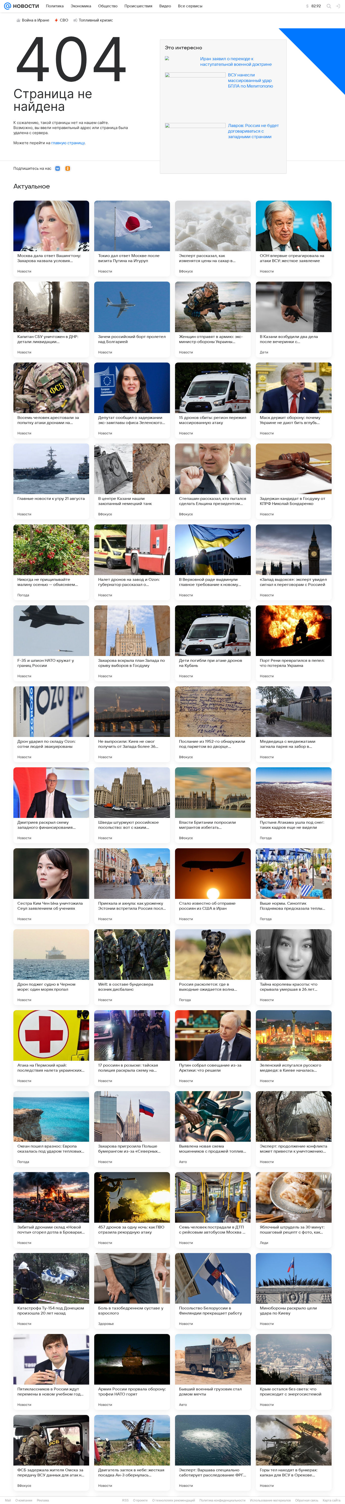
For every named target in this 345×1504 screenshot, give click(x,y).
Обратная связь (306, 1500)
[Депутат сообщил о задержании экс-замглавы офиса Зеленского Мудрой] (132, 400)
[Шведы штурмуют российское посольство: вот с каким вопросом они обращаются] (132, 805)
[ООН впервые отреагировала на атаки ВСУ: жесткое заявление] (294, 239)
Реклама (43, 1500)
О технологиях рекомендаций (173, 1500)
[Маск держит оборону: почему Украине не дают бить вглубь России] (294, 400)
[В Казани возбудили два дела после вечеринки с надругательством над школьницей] (294, 319)
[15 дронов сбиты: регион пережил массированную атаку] (213, 400)
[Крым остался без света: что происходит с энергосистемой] (294, 1372)
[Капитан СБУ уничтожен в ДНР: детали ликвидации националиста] (51, 319)
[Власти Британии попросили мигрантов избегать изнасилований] (213, 805)
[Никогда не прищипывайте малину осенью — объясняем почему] (51, 562)
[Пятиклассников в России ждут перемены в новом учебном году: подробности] (51, 1372)
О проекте (140, 1500)
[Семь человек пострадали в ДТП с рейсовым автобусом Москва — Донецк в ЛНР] (213, 1210)
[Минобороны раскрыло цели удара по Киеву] (294, 1291)
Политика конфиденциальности (222, 1500)
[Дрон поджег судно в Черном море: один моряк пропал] (51, 967)
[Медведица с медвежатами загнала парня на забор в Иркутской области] (294, 724)
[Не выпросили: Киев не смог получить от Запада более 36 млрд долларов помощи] (132, 724)
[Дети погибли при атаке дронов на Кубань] (213, 643)
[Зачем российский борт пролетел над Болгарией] (132, 319)
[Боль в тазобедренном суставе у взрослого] (132, 1291)
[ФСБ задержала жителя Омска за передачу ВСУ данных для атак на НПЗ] (51, 1453)
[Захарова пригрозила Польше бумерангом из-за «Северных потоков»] (132, 1129)
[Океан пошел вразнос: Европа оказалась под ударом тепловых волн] (51, 1129)
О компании (23, 1500)
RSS (125, 1500)
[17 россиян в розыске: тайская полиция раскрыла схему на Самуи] (132, 1048)
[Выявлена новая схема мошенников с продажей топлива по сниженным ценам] (213, 1129)
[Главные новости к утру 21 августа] (51, 481)
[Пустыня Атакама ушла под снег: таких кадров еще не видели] (294, 805)
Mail (8, 1500)
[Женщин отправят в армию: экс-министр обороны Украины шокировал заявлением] (213, 319)
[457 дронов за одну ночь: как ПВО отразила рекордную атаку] (132, 1210)
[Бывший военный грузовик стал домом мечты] (213, 1372)
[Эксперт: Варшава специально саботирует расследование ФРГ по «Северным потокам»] (213, 1453)
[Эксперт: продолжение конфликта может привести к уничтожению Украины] (294, 1129)
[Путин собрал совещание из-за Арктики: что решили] (213, 1048)
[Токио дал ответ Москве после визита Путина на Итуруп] (132, 239)
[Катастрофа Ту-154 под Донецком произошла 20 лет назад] (51, 1291)
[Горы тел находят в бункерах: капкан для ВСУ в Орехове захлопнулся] (294, 1453)
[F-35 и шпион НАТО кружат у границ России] (51, 643)
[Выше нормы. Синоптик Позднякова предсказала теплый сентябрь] (294, 886)
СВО (64, 20)
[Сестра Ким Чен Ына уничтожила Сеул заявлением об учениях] (51, 886)
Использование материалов (270, 1500)
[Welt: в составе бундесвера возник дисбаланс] (132, 967)
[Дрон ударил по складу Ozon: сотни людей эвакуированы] (51, 724)
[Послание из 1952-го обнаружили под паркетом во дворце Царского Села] (213, 724)
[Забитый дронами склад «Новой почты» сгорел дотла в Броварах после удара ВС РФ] (51, 1210)
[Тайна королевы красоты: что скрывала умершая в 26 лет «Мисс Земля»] (294, 967)
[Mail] (7, 6)
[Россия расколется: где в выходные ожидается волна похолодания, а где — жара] (213, 967)
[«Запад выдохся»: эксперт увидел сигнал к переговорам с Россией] (294, 562)
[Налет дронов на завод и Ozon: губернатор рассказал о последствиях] (132, 562)
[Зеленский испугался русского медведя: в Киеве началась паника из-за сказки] (294, 1048)
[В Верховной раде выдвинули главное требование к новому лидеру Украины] (213, 562)
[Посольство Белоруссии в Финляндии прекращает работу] (213, 1291)
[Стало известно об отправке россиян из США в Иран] (213, 886)
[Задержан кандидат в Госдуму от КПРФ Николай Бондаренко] (294, 481)
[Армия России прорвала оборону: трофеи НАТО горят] (132, 1372)
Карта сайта (331, 1500)
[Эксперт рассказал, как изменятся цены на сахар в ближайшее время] (213, 239)
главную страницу (68, 142)
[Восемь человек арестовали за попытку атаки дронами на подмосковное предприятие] (51, 400)
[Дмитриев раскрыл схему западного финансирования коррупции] (51, 805)
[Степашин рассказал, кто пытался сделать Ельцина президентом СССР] (213, 481)
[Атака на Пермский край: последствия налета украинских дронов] (51, 1048)
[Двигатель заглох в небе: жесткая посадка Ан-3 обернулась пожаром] (132, 1453)
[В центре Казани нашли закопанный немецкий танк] (132, 481)
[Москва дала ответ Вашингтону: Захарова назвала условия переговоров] (51, 239)
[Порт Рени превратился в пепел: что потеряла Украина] (294, 643)
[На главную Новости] (25, 6)
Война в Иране (35, 20)
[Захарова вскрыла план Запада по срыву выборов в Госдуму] (132, 643)
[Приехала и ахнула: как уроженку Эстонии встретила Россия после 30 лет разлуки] (132, 886)
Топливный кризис (96, 20)
